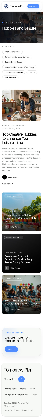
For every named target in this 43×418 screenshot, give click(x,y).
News (10, 349)
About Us (8, 410)
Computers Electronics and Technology (19, 67)
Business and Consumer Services (17, 57)
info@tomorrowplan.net (16, 394)
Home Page (11, 388)
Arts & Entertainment (12, 52)
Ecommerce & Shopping (14, 72)
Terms (24, 410)
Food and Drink (10, 77)
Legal (31, 410)
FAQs (32, 388)
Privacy (17, 410)
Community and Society (14, 62)
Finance (32, 72)
